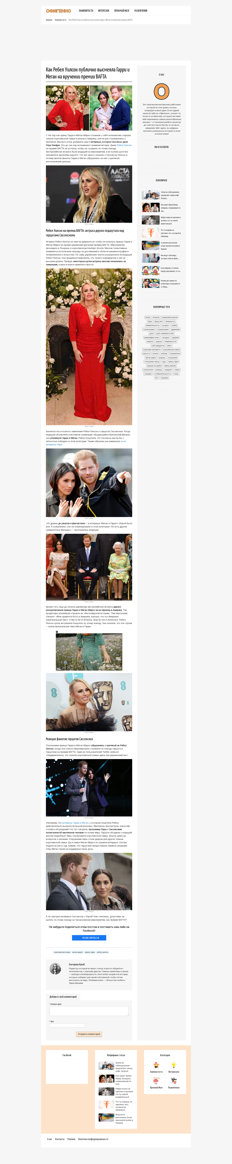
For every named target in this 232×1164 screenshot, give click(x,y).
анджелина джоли (170, 317)
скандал (148, 374)
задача (150, 341)
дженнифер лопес (151, 337)
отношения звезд (152, 362)
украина (164, 378)
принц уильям (170, 366)
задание (175, 337)
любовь (164, 353)
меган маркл (77, 952)
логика (155, 353)
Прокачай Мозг (122, 11)
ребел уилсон (102, 952)
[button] (57, 632)
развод (159, 370)
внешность (170, 321)
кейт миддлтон (158, 346)
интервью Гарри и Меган (75, 822)
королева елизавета (151, 350)
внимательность (153, 325)
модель (162, 358)
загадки (165, 337)
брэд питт (159, 321)
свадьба (168, 370)
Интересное (103, 11)
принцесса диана (154, 366)
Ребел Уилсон (124, 145)
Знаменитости (86, 11)
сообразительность (162, 374)
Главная (49, 20)
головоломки (162, 329)
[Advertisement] (116, 42)
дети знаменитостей (164, 333)
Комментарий (55, 1004)
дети (152, 333)
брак (150, 321)
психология (148, 370)
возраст (165, 325)
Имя (52, 1022)
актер (147, 317)
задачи (159, 341)
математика (175, 353)
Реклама (71, 1139)
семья (177, 370)
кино (169, 346)
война (174, 325)
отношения (172, 358)
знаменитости (170, 341)
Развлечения (140, 11)
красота (146, 353)
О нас (49, 1139)
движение (175, 329)
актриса (156, 317)
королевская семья (62, 952)
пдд (164, 362)
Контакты (59, 1139)
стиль (176, 374)
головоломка (149, 329)
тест (157, 378)
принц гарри (90, 952)
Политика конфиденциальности (93, 1139)
